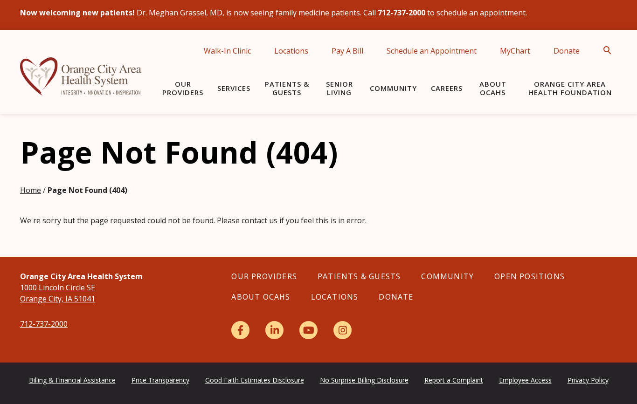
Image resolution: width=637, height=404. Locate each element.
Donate (567, 51)
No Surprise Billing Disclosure (364, 380)
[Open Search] (610, 50)
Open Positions (529, 276)
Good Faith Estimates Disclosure (254, 380)
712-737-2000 (44, 324)
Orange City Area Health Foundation (570, 88)
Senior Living (339, 88)
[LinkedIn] (274, 330)
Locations (291, 51)
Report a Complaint (453, 380)
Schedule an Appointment (432, 51)
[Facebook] (240, 330)
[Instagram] (342, 330)
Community (393, 88)
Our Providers (182, 88)
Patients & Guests (287, 88)
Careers (447, 88)
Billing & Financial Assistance (72, 380)
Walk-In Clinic (227, 51)
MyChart (515, 51)
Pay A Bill (347, 51)
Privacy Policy (588, 380)
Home (30, 190)
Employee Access (525, 380)
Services (233, 88)
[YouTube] (308, 330)
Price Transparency (160, 380)
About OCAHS (492, 88)
